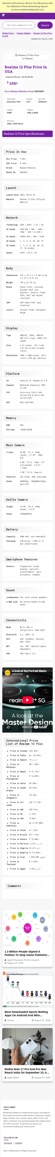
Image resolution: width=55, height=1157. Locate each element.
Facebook (8, 1143)
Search (45, 25)
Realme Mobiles (19, 91)
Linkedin (18, 1143)
